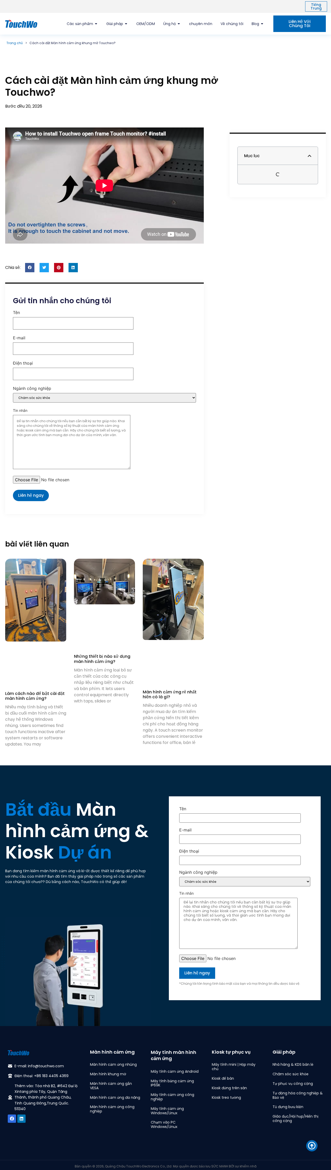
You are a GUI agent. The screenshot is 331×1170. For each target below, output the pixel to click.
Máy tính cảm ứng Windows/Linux (167, 1111)
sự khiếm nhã (246, 1166)
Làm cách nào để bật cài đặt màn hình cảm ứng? (35, 696)
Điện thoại (23, 363)
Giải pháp (284, 1052)
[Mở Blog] (262, 24)
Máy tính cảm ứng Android (175, 1071)
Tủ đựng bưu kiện (288, 1106)
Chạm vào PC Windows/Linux (164, 1124)
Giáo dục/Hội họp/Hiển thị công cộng (295, 1118)
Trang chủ (14, 43)
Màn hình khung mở (108, 1074)
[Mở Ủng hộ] (179, 24)
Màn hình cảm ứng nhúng (113, 1064)
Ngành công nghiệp (32, 388)
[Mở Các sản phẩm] (96, 24)
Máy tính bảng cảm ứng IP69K (172, 1083)
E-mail (19, 338)
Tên (16, 312)
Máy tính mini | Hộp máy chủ (233, 1066)
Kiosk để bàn (223, 1078)
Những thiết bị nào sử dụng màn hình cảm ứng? (102, 658)
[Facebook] (12, 1119)
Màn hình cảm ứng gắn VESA (111, 1086)
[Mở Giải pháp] (126, 24)
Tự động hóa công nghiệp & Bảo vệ (298, 1095)
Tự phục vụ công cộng (293, 1083)
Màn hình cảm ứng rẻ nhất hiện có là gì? (170, 694)
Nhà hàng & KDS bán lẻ (293, 1064)
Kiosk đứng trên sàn (229, 1088)
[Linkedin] (21, 1119)
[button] (29, 267)
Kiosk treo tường (226, 1097)
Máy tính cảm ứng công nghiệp (172, 1097)
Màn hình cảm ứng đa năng (115, 1097)
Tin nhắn (20, 411)
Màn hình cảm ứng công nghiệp (112, 1109)
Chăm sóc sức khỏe (291, 1074)
